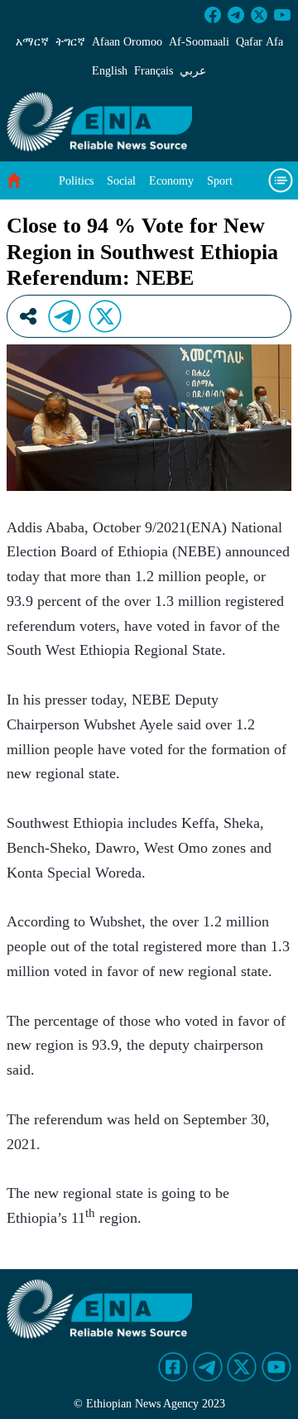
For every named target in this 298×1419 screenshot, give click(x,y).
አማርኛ (32, 42)
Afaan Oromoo (127, 42)
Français (153, 71)
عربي (193, 71)
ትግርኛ (70, 42)
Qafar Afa (259, 42)
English (109, 71)
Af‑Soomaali (199, 42)
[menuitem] (76, 181)
